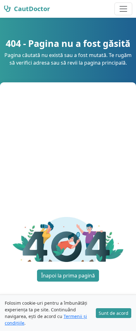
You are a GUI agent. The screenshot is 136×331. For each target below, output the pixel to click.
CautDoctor (31, 8)
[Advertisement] (68, 153)
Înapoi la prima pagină (68, 275)
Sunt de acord (113, 313)
